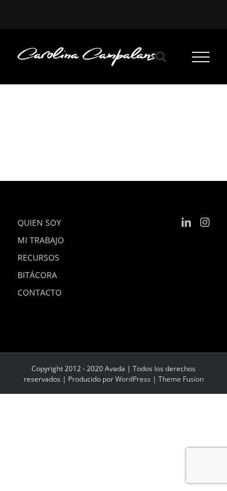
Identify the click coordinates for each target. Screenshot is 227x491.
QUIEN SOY (39, 222)
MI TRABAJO (40, 240)
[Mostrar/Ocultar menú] (201, 57)
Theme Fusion (181, 379)
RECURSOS (38, 257)
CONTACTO (39, 292)
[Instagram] (205, 222)
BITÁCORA (37, 274)
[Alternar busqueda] (160, 56)
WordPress (133, 379)
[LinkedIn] (186, 222)
